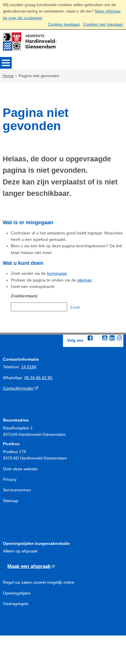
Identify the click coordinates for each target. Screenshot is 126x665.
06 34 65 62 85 (38, 377)
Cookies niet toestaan (103, 24)
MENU (6, 63)
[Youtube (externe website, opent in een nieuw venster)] (104, 338)
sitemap (84, 280)
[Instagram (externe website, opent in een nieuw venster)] (119, 338)
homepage (57, 273)
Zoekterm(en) (24, 295)
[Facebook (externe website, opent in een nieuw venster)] (90, 338)
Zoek (75, 307)
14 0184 (28, 367)
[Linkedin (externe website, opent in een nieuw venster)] (112, 338)
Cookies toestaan (64, 24)
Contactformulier (18, 388)
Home (8, 75)
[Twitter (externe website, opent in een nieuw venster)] (97, 338)
